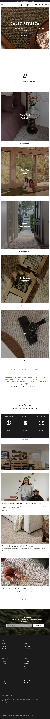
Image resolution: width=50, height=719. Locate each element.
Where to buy (5, 648)
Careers (4, 666)
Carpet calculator (27, 648)
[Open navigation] (2, 4)
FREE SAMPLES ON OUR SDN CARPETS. (25, 1)
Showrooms (4, 683)
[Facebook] (24, 680)
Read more (4, 510)
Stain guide (26, 663)
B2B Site (4, 663)
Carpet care (26, 661)
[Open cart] (36, 4)
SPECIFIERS (47, 4)
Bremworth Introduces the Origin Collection (17, 546)
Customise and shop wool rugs (24, 197)
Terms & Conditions (23, 715)
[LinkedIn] (27, 682)
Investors (4, 661)
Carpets (4, 643)
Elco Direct (4, 668)
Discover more (25, 35)
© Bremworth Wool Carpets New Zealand (11, 715)
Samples (4, 646)
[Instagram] (27, 680)
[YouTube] (24, 682)
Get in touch (4, 681)
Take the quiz (25, 430)
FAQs (25, 668)
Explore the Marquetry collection (25, 251)
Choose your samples (25, 305)
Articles (25, 643)
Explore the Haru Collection (25, 143)
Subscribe (38, 625)
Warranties (26, 666)
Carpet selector (27, 646)
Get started (41, 430)
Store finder (4, 685)
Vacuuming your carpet (25, 360)
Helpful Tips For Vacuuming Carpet (14, 588)
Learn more (9, 430)
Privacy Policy (30, 715)
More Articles (25, 599)
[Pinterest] (29, 680)
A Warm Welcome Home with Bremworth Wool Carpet (21, 503)
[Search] (33, 4)
